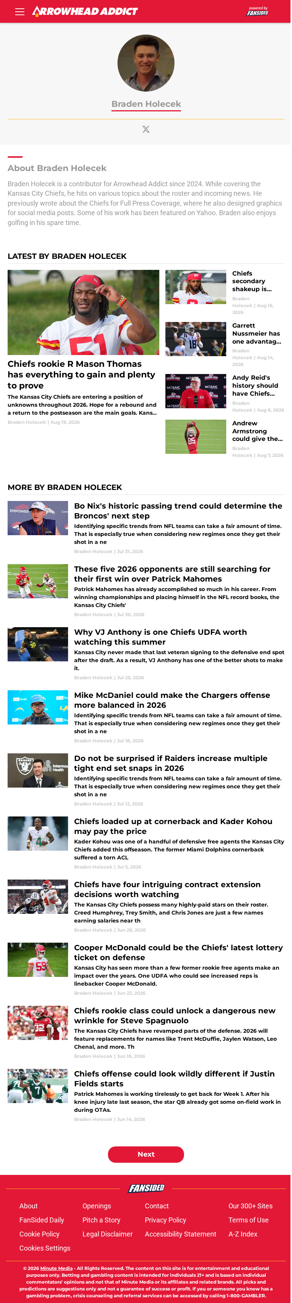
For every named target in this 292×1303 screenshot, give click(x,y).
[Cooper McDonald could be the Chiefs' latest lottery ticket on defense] (146, 970)
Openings (97, 1206)
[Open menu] (19, 11)
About (28, 1206)
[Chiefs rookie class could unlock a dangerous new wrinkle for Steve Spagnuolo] (146, 1033)
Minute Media (56, 1268)
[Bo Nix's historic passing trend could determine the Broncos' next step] (146, 528)
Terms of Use (249, 1220)
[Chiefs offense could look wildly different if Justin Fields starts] (146, 1096)
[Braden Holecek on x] (146, 129)
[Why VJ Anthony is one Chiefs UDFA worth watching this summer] (146, 654)
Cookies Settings (44, 1248)
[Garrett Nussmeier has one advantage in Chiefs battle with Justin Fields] (224, 345)
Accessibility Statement (180, 1234)
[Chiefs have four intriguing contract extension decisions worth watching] (146, 907)
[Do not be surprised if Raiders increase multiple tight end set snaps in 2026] (146, 780)
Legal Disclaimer (108, 1234)
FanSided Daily (41, 1220)
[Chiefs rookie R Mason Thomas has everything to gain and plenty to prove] (83, 348)
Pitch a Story (102, 1220)
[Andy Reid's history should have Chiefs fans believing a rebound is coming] (224, 393)
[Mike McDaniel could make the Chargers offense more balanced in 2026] (146, 717)
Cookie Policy (39, 1234)
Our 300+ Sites (251, 1206)
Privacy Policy (165, 1220)
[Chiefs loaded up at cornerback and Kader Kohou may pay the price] (146, 843)
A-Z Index (243, 1234)
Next (146, 1154)
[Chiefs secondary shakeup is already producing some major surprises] (224, 293)
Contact (157, 1206)
